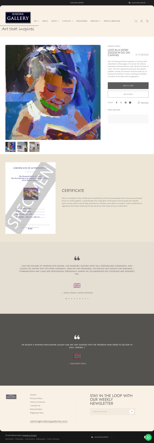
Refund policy (9, 439)
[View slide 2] (69, 298)
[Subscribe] (131, 411)
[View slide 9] (87, 298)
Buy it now (128, 94)
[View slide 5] (77, 298)
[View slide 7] (82, 298)
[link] (49, 421)
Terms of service (30, 439)
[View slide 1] (66, 298)
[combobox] (139, 2)
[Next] (95, 92)
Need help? (145, 102)
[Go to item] (10, 147)
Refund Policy (36, 409)
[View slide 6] (79, 298)
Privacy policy (19, 439)
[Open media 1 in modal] (53, 92)
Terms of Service (37, 402)
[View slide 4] (74, 298)
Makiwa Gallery (114, 46)
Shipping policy (41, 439)
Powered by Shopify (29, 435)
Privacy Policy (36, 398)
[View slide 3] (71, 298)
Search (33, 395)
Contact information (53, 439)
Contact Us (35, 406)
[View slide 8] (85, 298)
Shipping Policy (37, 413)
